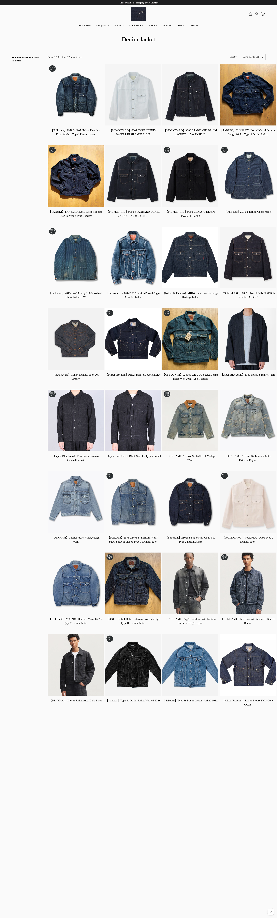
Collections (61, 57)
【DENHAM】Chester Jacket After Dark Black (75, 700)
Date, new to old (251, 57)
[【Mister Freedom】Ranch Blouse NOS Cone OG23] (248, 665)
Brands (117, 25)
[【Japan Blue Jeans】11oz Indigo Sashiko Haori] (248, 339)
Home (50, 57)
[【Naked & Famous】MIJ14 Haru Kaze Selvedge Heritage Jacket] (190, 257)
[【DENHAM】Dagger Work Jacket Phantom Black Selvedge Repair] (190, 583)
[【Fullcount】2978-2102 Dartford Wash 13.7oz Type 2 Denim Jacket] (76, 583)
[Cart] (263, 14)
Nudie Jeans (135, 25)
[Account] (250, 14)
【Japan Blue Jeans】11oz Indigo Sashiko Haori (248, 374)
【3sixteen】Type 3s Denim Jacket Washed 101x (190, 700)
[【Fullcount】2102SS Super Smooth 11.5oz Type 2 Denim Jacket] (190, 502)
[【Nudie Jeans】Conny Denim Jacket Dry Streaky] (76, 339)
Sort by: (233, 57)
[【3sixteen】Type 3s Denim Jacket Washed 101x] (190, 665)
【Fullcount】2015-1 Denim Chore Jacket (247, 211)
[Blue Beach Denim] (138, 14)
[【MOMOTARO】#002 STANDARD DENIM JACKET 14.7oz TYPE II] (133, 176)
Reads (152, 25)
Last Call (194, 25)
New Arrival (84, 25)
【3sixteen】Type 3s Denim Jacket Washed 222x (132, 700)
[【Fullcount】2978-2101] (133, 257)
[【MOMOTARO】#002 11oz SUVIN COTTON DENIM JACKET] (248, 257)
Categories (101, 25)
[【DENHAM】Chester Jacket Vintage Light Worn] (76, 502)
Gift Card (167, 25)
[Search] (256, 14)
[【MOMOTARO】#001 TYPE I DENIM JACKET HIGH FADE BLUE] (133, 94)
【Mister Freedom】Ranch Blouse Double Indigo (133, 374)
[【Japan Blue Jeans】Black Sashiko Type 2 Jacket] (133, 420)
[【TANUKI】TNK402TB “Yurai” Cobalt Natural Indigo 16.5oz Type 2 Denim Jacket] (248, 94)
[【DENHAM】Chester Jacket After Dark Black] (76, 665)
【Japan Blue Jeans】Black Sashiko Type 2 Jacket (133, 456)
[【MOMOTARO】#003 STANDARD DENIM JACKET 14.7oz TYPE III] (190, 94)
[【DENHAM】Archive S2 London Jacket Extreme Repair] (248, 420)
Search (181, 25)
